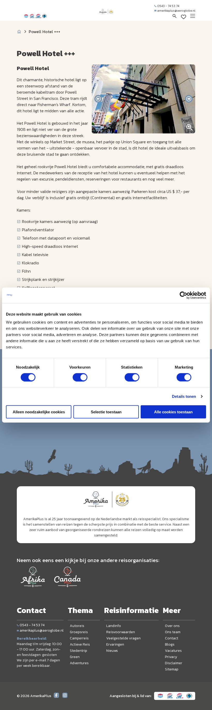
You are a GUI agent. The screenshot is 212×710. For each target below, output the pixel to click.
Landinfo (113, 626)
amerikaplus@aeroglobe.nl (176, 10)
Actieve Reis (80, 644)
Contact (171, 638)
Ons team (172, 632)
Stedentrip (78, 650)
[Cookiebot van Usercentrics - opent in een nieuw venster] (183, 295)
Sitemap (171, 669)
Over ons (172, 626)
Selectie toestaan (106, 412)
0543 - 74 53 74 (168, 6)
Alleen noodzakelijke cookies (39, 412)
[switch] (80, 377)
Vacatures (173, 650)
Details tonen (184, 396)
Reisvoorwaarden (120, 632)
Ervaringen (115, 644)
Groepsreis (79, 632)
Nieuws (112, 650)
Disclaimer (173, 663)
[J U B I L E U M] (106, 16)
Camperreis (79, 638)
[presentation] (98, 99)
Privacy (171, 657)
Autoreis (77, 626)
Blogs (170, 644)
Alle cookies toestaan (173, 412)
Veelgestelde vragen (123, 638)
